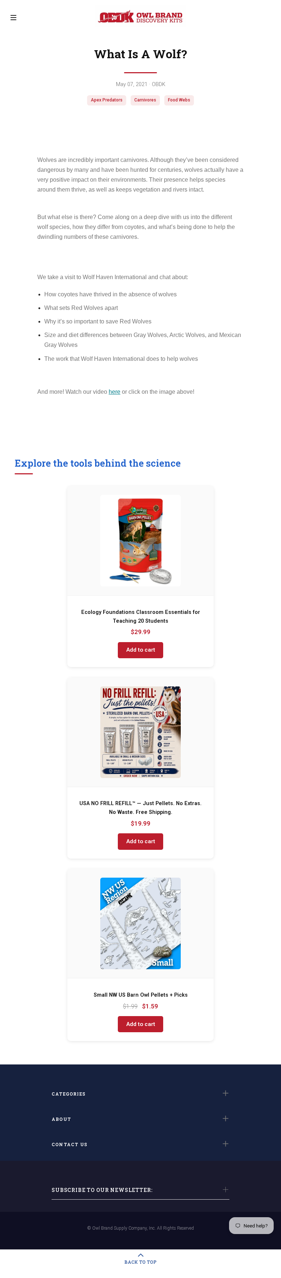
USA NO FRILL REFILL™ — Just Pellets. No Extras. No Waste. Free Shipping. (140, 807)
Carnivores (145, 100)
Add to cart (140, 650)
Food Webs (179, 100)
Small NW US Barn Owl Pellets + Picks (141, 995)
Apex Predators (107, 100)
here (114, 392)
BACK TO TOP (140, 1262)
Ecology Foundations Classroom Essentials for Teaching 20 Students (140, 616)
